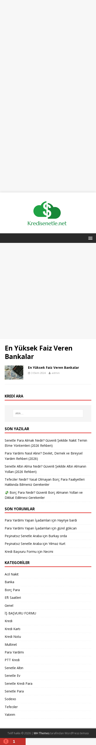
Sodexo (10, 699)
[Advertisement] (48, 48)
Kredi (8, 621)
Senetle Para (14, 691)
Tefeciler (11, 707)
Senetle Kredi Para (18, 683)
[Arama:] (48, 413)
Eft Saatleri (13, 597)
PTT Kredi (12, 660)
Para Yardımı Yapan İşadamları (28, 520)
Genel (9, 605)
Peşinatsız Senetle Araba (23, 536)
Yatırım (10, 714)
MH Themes (41, 733)
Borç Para (12, 590)
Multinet (11, 644)
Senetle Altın (14, 668)
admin (56, 373)
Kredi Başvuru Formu (21, 551)
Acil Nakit (12, 574)
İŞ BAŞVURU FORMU (20, 613)
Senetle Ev (12, 675)
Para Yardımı (14, 652)
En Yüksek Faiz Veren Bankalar (53, 367)
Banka (9, 582)
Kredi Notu (13, 636)
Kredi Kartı (12, 629)
